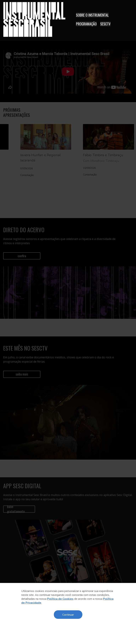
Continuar (68, 614)
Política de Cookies (60, 599)
